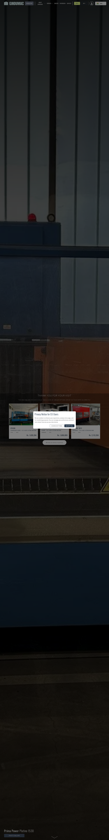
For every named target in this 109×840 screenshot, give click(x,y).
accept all (69, 426)
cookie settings (56, 426)
